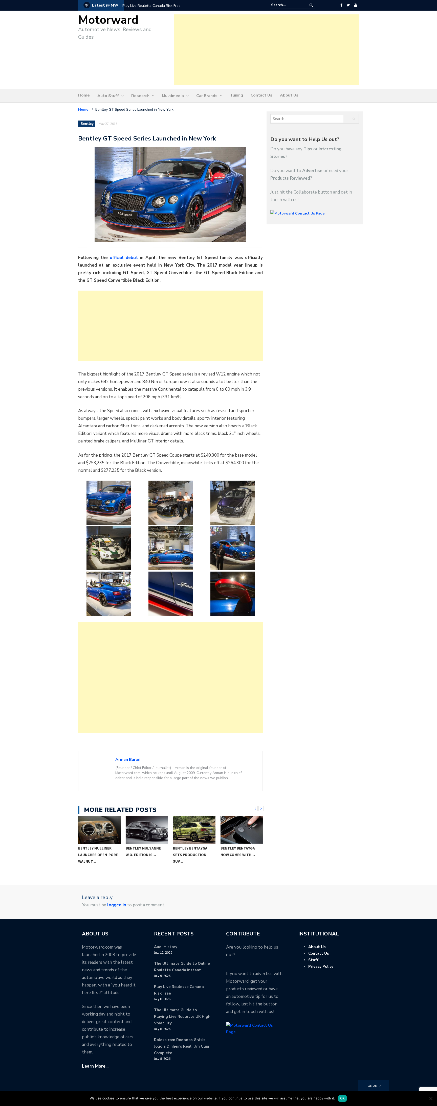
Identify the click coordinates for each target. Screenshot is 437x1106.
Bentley (87, 124)
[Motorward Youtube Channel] (356, 5)
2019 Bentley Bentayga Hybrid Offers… (237, 855)
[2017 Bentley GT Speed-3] (232, 503)
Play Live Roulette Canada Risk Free (151, 5)
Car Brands (206, 96)
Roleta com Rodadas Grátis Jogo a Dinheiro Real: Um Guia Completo (181, 1046)
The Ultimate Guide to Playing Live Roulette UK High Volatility (182, 1016)
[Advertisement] (266, 49)
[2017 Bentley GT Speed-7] (108, 594)
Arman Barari (127, 759)
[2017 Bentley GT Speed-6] (232, 548)
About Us (289, 95)
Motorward (108, 20)
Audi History (165, 946)
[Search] (311, 5)
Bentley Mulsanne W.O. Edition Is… (96, 851)
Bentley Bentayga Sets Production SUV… (143, 855)
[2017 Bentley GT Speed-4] (108, 548)
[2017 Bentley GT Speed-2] (170, 503)
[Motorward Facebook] (341, 5)
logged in (116, 905)
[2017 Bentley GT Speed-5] (170, 548)
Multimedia (173, 96)
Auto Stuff (108, 96)
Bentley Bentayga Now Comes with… (190, 851)
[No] (430, 1098)
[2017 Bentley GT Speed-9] (232, 594)
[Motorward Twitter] (348, 5)
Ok (342, 1098)
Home (84, 95)
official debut (124, 258)
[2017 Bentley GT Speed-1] (108, 503)
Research (140, 96)
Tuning (236, 95)
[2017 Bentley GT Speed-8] (170, 594)
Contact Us (261, 95)
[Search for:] (286, 5)
